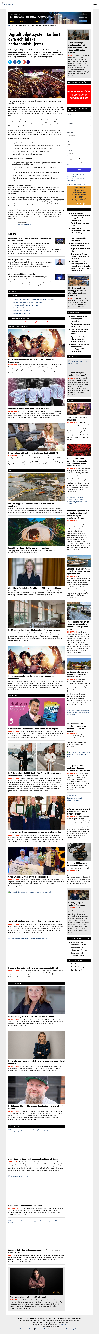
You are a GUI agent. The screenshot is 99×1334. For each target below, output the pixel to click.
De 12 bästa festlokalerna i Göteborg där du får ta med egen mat (34, 630)
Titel (68, 141)
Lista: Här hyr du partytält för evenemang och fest (28, 548)
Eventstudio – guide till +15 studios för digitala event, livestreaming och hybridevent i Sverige (78, 514)
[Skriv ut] (28, 62)
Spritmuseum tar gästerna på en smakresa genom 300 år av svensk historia (78, 674)
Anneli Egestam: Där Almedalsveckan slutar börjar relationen (33, 1159)
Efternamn (70, 132)
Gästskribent (13, 1208)
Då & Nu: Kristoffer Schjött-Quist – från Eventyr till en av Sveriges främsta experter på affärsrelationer (34, 774)
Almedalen (12, 1162)
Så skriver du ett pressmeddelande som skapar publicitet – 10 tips (80, 230)
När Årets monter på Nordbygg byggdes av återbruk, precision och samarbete (77, 292)
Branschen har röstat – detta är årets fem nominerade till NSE (33, 968)
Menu (95, 4)
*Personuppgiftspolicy (74, 165)
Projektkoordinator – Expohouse (23, 308)
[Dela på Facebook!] (15, 62)
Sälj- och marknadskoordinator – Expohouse (27, 302)
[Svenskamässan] (49, 23)
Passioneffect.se (41, 1329)
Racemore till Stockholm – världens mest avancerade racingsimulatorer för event (78, 865)
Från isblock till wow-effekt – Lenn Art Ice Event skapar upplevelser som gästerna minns (78, 625)
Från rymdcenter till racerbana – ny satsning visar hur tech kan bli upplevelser (76, 727)
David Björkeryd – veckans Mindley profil (77, 903)
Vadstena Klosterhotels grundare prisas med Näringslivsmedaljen (34, 832)
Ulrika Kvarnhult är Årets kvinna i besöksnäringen (28, 877)
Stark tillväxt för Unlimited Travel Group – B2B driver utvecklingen (34, 588)
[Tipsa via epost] (24, 62)
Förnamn (70, 123)
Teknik (19, 29)
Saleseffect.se (53, 1329)
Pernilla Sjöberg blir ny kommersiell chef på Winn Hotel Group (33, 1016)
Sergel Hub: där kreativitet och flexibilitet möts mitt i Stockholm (34, 921)
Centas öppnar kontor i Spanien (19, 259)
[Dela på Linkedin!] (19, 62)
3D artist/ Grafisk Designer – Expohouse (26, 305)
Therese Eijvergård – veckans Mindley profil (77, 374)
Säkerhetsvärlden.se (26, 1329)
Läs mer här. (62, 1325)
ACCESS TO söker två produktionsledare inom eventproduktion (33, 299)
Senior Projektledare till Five (22, 313)
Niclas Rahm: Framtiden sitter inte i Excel (25, 1205)
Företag (69, 150)
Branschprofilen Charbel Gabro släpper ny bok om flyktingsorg (33, 728)
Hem (10, 25)
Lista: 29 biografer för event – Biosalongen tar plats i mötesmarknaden (78, 811)
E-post (69, 114)
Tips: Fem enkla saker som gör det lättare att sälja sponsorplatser (80, 238)
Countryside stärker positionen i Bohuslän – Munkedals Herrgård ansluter (78, 768)
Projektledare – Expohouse (21, 311)
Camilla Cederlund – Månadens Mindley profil (28, 1297)
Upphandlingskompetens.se (70, 1329)
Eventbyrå (12, 365)
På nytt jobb (13, 1019)
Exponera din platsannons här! (36, 322)
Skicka (79, 170)
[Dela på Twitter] (10, 62)
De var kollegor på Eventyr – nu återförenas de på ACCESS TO (33, 453)
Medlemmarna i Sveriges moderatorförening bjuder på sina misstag (80, 256)
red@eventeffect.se (24, 225)
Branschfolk (13, 731)
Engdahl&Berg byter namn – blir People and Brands (29, 408)
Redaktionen (22, 223)
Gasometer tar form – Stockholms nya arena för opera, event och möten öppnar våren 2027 (77, 462)
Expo (10, 1255)
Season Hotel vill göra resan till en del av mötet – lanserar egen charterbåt (78, 571)
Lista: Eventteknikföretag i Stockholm (21, 274)
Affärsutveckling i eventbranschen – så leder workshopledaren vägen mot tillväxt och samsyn (77, 47)
